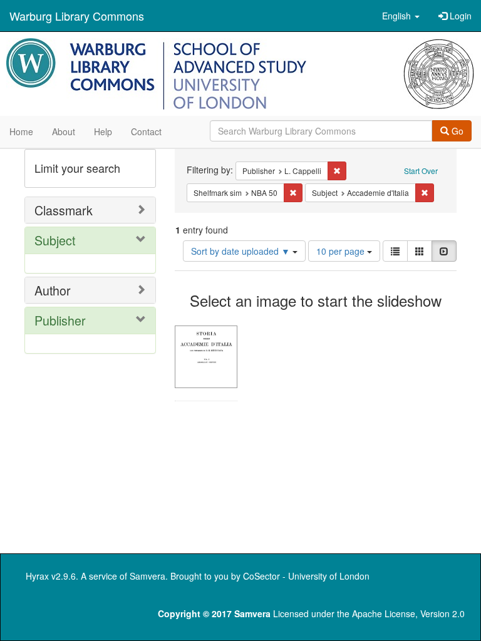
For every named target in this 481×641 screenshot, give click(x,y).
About (63, 131)
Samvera (147, 576)
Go (456, 131)
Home (21, 131)
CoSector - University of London (306, 576)
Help (103, 131)
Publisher (60, 320)
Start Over (421, 170)
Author (52, 290)
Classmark (63, 210)
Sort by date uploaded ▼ (241, 251)
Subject (54, 240)
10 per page (341, 251)
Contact (146, 131)
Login (459, 15)
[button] (401, 15)
